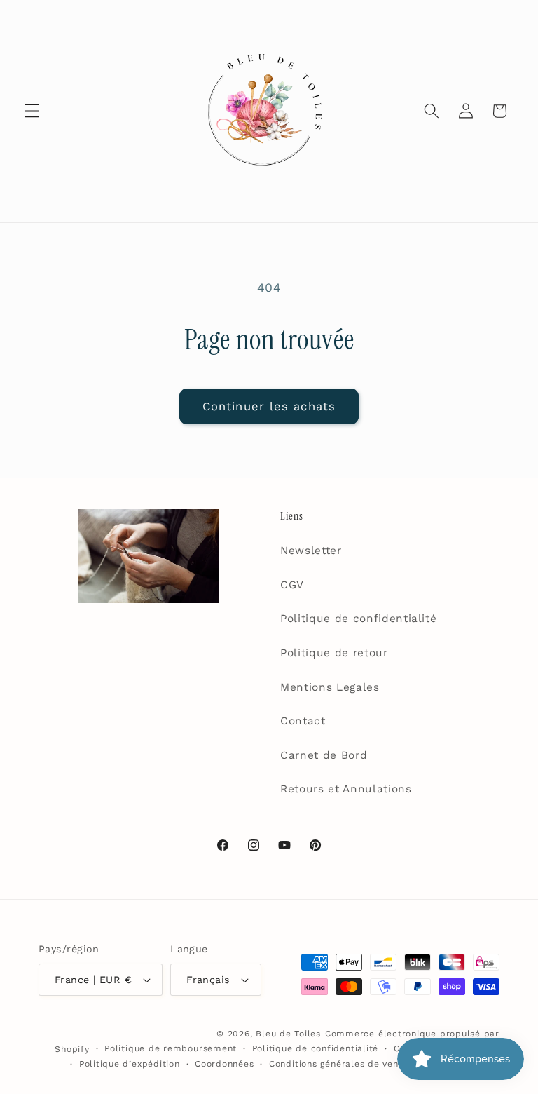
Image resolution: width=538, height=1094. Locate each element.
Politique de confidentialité (358, 618)
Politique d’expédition (129, 1064)
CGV (292, 585)
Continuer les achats (269, 406)
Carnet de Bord (323, 755)
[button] (32, 111)
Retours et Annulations (346, 789)
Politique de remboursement (170, 1048)
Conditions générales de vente (338, 1064)
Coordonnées (224, 1064)
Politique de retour (334, 653)
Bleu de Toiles (288, 1034)
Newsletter (311, 550)
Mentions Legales (330, 687)
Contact (303, 721)
